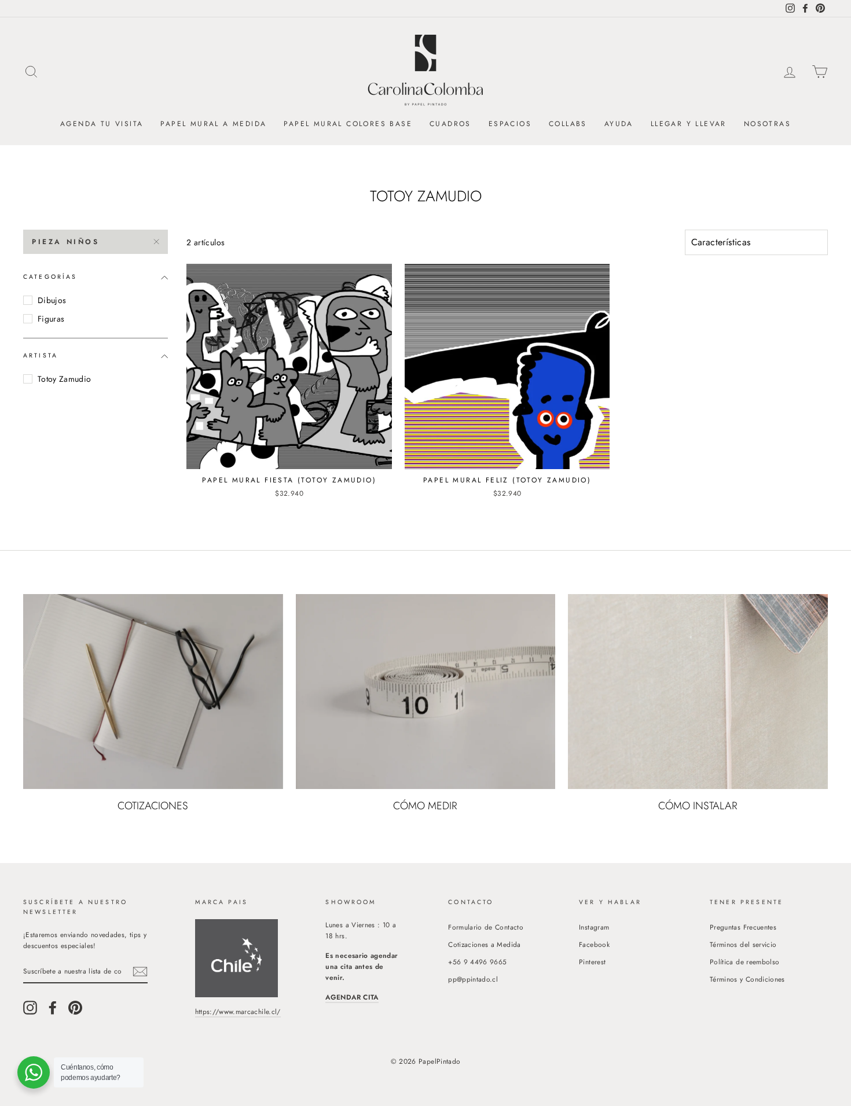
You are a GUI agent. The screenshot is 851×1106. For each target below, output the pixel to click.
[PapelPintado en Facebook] (53, 1008)
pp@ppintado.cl (473, 979)
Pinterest (592, 962)
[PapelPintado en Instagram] (30, 1008)
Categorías (50, 276)
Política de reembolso (744, 962)
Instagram (594, 927)
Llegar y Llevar (689, 124)
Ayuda (618, 124)
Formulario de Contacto (485, 927)
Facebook (594, 944)
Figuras (51, 319)
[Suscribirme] (140, 971)
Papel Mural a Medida (213, 124)
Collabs (568, 124)
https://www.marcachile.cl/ (238, 1011)
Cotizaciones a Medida (484, 944)
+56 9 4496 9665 (477, 962)
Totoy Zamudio (64, 379)
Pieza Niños (66, 242)
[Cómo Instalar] (698, 691)
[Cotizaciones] (153, 691)
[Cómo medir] (426, 691)
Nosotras (767, 124)
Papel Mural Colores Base (348, 124)
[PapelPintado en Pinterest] (75, 1008)
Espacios (510, 124)
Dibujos (52, 300)
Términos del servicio (743, 944)
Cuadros (450, 124)
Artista (40, 355)
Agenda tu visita (101, 124)
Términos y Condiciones (747, 979)
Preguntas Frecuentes (743, 927)
